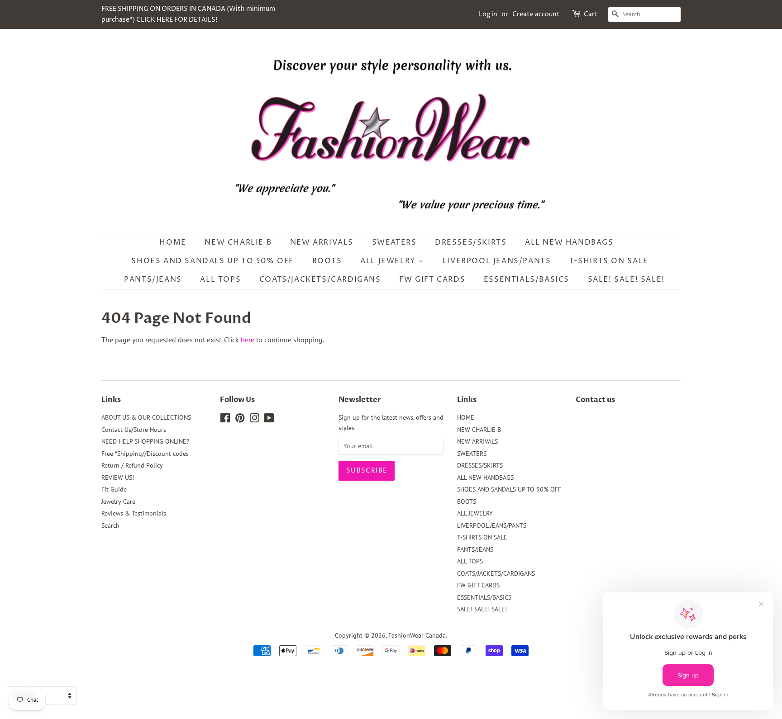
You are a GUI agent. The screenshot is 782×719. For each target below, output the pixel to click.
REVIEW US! (117, 477)
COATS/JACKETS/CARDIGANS (320, 279)
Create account (536, 14)
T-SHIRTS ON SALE (608, 261)
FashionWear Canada (417, 635)
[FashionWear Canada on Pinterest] (240, 420)
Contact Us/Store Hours (133, 430)
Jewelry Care (118, 501)
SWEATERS (394, 242)
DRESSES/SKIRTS (470, 242)
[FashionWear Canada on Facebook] (225, 420)
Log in (488, 14)
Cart (591, 14)
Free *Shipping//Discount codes (145, 453)
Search (110, 525)
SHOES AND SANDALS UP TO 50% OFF (212, 261)
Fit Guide (114, 489)
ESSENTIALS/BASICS (526, 279)
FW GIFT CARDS (432, 279)
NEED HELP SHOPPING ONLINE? (145, 441)
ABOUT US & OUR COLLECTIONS (146, 417)
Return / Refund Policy (132, 465)
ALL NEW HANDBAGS (569, 242)
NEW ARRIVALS (321, 242)
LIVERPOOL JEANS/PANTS (497, 261)
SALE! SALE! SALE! (626, 279)
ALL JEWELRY (389, 261)
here (247, 339)
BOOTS (327, 261)
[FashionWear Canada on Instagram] (254, 420)
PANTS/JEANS (153, 279)
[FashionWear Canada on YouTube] (269, 420)
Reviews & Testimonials (133, 513)
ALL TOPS (220, 279)
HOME (172, 242)
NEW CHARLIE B (238, 242)
